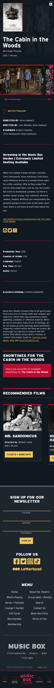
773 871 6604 (27, 658)
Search (39, 602)
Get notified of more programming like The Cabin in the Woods (27, 220)
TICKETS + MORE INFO (19, 454)
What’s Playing (14, 597)
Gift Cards (14, 613)
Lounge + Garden (14, 608)
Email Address (26, 533)
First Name (26, 513)
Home (14, 592)
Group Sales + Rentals (39, 597)
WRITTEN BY (10, 125)
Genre (6, 271)
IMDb (12, 340)
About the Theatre (39, 592)
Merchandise (14, 618)
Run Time (8, 266)
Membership (14, 624)
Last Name (26, 523)
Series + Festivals (14, 602)
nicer (40, 667)
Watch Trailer (17, 111)
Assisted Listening (13, 292)
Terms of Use (39, 618)
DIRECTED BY (11, 120)
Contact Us (39, 608)
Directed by (11, 442)
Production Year (11, 251)
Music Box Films (39, 613)
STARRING (9, 130)
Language (8, 261)
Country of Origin (12, 256)
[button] (5, 679)
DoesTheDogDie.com (29, 340)
